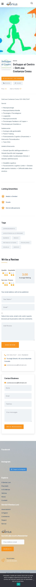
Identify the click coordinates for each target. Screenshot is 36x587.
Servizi (16, 247)
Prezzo (10, 280)
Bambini (6, 238)
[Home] (6, 531)
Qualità (3, 270)
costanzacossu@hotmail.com (16, 365)
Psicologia (25, 242)
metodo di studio (9, 242)
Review (7, 83)
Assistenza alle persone (13, 233)
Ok (18, 584)
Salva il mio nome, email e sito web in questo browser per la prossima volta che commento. (16, 317)
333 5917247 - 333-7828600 (13, 78)
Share (19, 83)
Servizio (4, 280)
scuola (6, 247)
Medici (16, 238)
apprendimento (9, 228)
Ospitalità (11, 270)
